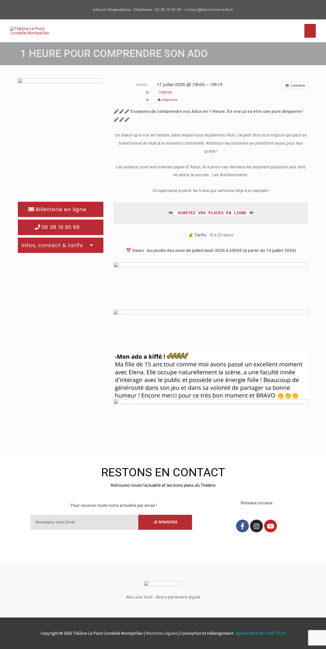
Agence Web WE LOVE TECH (261, 633)
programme (169, 99)
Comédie (165, 92)
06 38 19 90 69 (168, 9)
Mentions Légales (162, 633)
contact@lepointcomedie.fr (208, 9)
